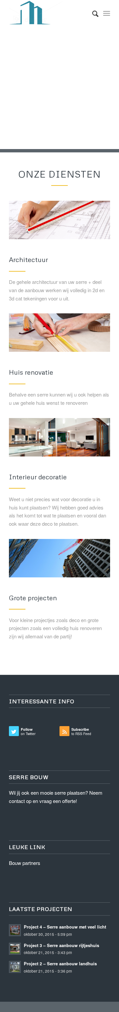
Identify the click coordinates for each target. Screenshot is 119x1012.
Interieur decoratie (38, 477)
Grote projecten (33, 598)
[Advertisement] (59, 89)
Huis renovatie (31, 372)
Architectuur (28, 259)
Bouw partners (24, 862)
